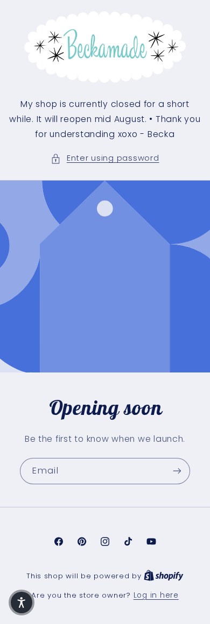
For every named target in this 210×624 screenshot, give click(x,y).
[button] (105, 159)
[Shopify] (164, 576)
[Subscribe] (177, 470)
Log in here (156, 595)
